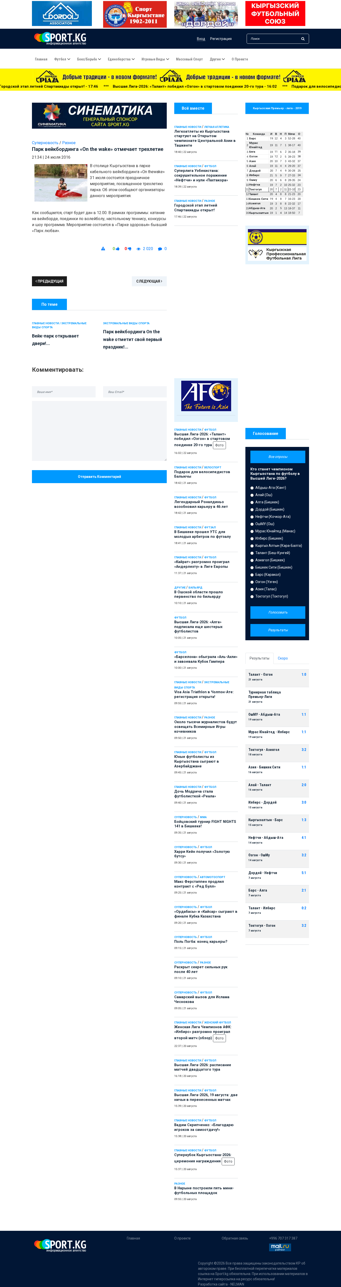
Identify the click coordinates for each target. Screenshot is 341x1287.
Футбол (60, 59)
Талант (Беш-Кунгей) (272, 553)
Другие (215, 59)
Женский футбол (217, 1022)
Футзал (210, 527)
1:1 (304, 714)
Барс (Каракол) (268, 575)
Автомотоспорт (212, 877)
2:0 (304, 785)
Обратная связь (235, 1238)
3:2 (304, 750)
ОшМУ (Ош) (264, 524)
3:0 (304, 802)
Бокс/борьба (87, 59)
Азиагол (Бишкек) (270, 560)
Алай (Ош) (263, 495)
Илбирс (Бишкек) (269, 538)
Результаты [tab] (259, 658)
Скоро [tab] (283, 658)
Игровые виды (153, 59)
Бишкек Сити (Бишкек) (273, 567)
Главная (41, 59)
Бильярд (195, 587)
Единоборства (119, 59)
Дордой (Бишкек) (269, 509)
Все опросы (277, 457)
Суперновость (185, 817)
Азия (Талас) (266, 589)
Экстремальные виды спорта (126, 323)
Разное (209, 201)
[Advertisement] (206, 301)
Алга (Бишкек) (267, 502)
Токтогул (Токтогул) (271, 596)
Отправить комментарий (99, 477)
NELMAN (237, 1284)
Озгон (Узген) (266, 582)
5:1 (304, 873)
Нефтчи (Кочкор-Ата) (273, 517)
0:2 (304, 908)
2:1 (304, 890)
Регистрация (221, 39)
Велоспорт (212, 467)
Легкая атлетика (216, 127)
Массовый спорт (189, 59)
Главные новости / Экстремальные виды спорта (59, 325)
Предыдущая (50, 281)
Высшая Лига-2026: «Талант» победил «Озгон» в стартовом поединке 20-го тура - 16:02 (137, 86)
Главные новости (187, 127)
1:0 (304, 674)
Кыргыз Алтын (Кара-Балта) (278, 546)
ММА (203, 817)
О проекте (240, 59)
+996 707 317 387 (283, 1238)
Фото (219, 445)
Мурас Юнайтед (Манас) (275, 531)
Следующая (148, 281)
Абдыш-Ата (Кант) (270, 488)
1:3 (304, 820)
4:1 (304, 838)
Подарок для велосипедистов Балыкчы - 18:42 (277, 86)
